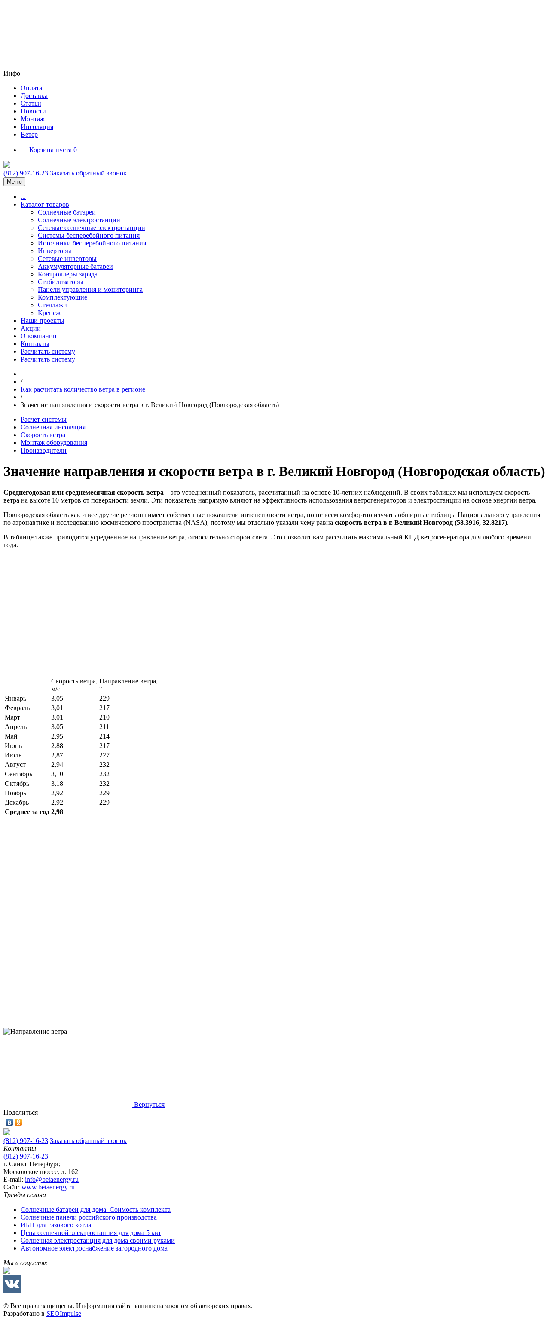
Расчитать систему (48, 351)
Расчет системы (44, 419)
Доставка (34, 95)
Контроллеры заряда (68, 274)
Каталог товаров (45, 204)
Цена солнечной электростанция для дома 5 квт (91, 1232)
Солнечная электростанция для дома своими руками (98, 1240)
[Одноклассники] (18, 1122)
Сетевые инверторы (67, 258)
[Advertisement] (261, 616)
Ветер (29, 134)
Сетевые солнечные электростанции (91, 227)
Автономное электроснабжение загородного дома (94, 1248)
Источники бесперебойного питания (92, 243)
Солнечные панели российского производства (89, 1217)
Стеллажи (52, 305)
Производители (44, 450)
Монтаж (33, 119)
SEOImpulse (63, 1313)
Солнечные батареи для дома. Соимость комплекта (96, 1209)
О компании (39, 336)
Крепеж (49, 312)
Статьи (31, 103)
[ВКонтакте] (9, 1122)
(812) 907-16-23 (25, 173)
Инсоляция (37, 126)
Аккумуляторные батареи (75, 266)
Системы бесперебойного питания (89, 235)
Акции (31, 328)
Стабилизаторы (60, 281)
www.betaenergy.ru (48, 1187)
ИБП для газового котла (56, 1225)
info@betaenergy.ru (52, 1179)
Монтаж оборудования (54, 442)
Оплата (31, 88)
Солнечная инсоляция (53, 427)
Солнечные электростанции (79, 220)
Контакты (35, 343)
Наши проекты (42, 320)
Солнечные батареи (67, 212)
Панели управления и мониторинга (90, 289)
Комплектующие (62, 297)
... (23, 196)
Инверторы (54, 250)
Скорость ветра (43, 434)
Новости (33, 111)
